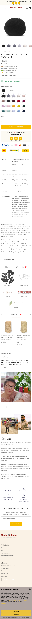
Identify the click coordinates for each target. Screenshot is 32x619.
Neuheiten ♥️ (16, 314)
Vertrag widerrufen (8, 579)
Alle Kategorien (5, 553)
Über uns (3, 548)
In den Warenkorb (16, 127)
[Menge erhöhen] (13, 120)
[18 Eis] (13, 111)
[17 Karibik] (8, 111)
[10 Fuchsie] (24, 101)
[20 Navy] (24, 111)
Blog (2, 550)
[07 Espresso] (8, 101)
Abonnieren (16, 524)
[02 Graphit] (8, 96)
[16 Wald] (3, 111)
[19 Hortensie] (19, 111)
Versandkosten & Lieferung (8, 566)
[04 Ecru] (19, 96)
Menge (3, 116)
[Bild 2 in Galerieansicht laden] (16, 26)
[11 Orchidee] (3, 106)
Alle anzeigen (16, 317)
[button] (31, 1)
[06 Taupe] (3, 101)
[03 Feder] (13, 96)
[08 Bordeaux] (13, 101)
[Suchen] (5, 8)
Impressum (4, 576)
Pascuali (9, 51)
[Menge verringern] (3, 120)
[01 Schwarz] (3, 96)
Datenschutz (4, 571)
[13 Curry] (13, 106)
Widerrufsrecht (5, 568)
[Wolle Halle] (16, 7)
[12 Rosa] (8, 106)
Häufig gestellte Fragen (7, 555)
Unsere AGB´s (5, 573)
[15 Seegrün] (24, 106)
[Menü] (2, 8)
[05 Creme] (24, 96)
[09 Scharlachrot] (19, 101)
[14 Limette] (19, 106)
